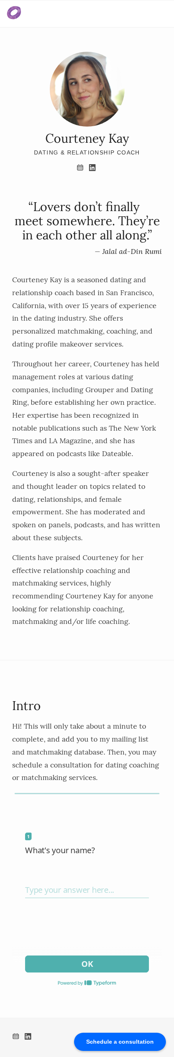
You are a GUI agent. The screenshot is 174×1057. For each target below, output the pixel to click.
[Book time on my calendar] (81, 169)
